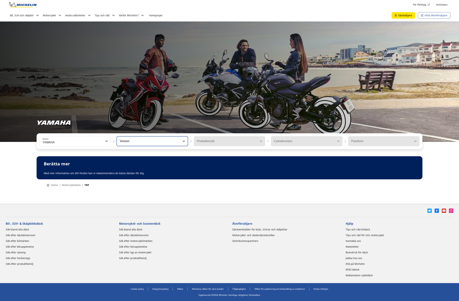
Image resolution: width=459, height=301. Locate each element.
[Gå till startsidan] (23, 4)
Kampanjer (156, 15)
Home (54, 185)
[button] (106, 141)
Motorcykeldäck (71, 185)
